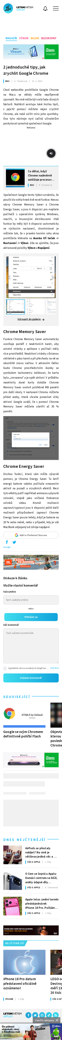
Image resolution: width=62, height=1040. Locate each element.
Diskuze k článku (15, 578)
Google (7, 547)
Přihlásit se (31, 617)
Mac (7, 81)
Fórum (23, 38)
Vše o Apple (33, 862)
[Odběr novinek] (45, 9)
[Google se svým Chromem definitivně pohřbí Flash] (24, 715)
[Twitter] (35, 1015)
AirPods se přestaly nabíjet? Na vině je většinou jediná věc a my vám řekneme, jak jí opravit (41, 852)
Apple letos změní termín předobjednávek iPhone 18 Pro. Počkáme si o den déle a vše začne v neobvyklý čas (42, 903)
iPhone (9, 999)
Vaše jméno (9, 592)
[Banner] (31, 1031)
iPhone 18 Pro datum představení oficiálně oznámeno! (19, 983)
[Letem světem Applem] (18, 8)
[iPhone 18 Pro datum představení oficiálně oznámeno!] (24, 962)
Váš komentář (11, 625)
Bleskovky (48, 38)
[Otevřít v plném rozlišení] (31, 439)
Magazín (11, 38)
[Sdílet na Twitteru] (14, 543)
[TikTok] (49, 1015)
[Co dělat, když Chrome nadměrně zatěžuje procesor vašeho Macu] (15, 178)
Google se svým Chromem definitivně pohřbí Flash (23, 734)
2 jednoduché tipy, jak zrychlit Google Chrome (25, 70)
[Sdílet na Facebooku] (6, 543)
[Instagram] (42, 1015)
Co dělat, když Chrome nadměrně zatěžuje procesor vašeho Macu (40, 175)
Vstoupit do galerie (29, 319)
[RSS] (56, 1015)
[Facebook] (28, 1015)
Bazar (35, 38)
